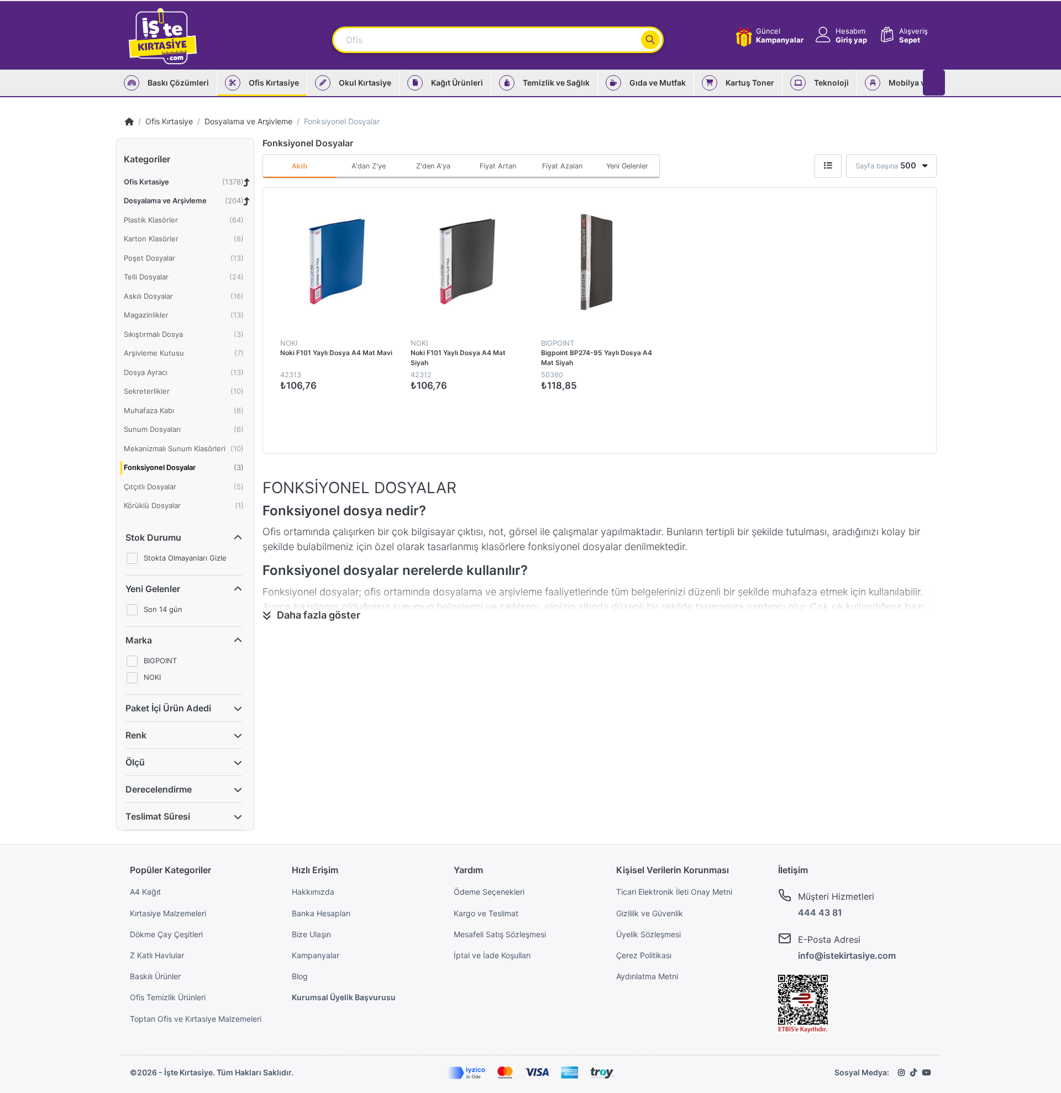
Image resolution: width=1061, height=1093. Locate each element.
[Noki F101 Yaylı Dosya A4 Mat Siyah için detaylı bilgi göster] (467, 261)
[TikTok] (913, 1072)
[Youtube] (926, 1072)
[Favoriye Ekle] (676, 208)
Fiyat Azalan (562, 166)
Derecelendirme (158, 789)
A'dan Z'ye (368, 166)
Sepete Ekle (389, 409)
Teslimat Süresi (157, 816)
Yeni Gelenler (152, 588)
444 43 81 (820, 912)
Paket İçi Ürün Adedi (168, 708)
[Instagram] (901, 1072)
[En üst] (129, 121)
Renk (135, 735)
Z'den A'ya (433, 166)
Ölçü (135, 762)
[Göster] (828, 166)
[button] (840, 35)
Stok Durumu (153, 537)
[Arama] (650, 39)
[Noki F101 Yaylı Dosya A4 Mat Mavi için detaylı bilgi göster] (336, 261)
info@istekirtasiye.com (847, 955)
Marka (138, 640)
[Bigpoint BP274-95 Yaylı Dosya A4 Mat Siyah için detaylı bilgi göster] (597, 261)
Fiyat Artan (498, 166)
